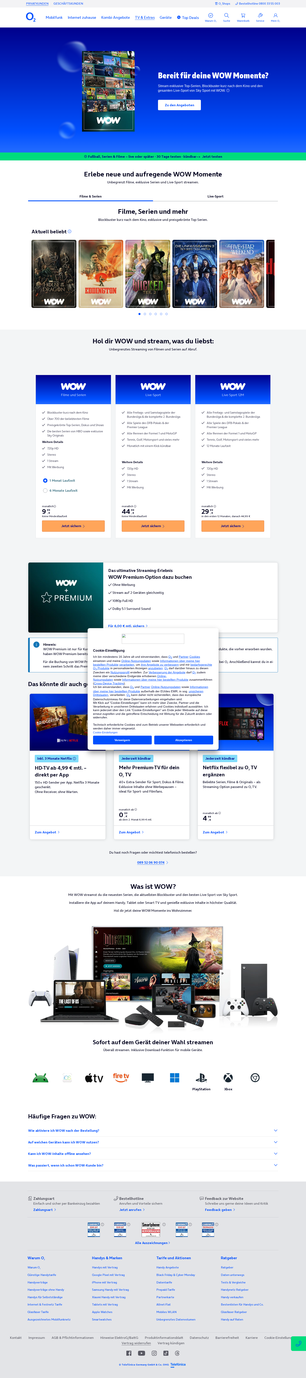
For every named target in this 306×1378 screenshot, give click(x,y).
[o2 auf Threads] (177, 1353)
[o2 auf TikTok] (165, 1353)
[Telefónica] (178, 1365)
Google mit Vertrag (108, 1275)
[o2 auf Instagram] (154, 1353)
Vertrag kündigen (171, 1343)
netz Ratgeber (235, 1290)
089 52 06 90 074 (150, 862)
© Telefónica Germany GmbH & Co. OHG (144, 1364)
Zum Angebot (46, 832)
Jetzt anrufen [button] (130, 1209)
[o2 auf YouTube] (141, 1353)
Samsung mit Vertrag (110, 1290)
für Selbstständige (45, 1297)
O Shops (224, 3)
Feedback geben (219, 1209)
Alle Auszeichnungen (151, 1242)
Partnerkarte (165, 1297)
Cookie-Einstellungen (280, 1337)
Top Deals (190, 17)
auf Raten (232, 1319)
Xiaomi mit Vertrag (109, 1297)
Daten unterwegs (232, 1275)
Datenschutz (199, 1337)
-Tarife (165, 1290)
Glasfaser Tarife (38, 1312)
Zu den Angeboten (179, 105)
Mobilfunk (54, 17)
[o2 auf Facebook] (128, 1353)
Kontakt (16, 1337)
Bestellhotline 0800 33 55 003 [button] (259, 4)
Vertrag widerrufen (136, 1343)
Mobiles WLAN (166, 1312)
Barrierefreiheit (227, 1337)
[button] (54, 17)
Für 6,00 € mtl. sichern (126, 626)
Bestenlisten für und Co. (242, 1304)
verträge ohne (45, 1290)
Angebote (167, 1267)
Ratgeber (227, 1267)
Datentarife (164, 1282)
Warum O (33, 1267)
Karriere (252, 1337)
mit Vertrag (105, 1267)
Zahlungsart (43, 1209)
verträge (37, 1282)
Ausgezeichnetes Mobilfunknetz (49, 1319)
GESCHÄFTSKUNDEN (68, 3)
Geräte (166, 17)
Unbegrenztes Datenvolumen (175, 1319)
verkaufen (232, 1297)
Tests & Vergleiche (233, 1282)
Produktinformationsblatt (164, 1337)
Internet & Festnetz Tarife (44, 1304)
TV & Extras (145, 17)
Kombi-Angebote (115, 17)
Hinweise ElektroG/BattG (119, 1337)
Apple (102, 1312)
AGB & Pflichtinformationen (73, 1337)
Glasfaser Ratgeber (234, 1312)
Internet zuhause (82, 17)
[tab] (90, 196)
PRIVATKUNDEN (37, 3)
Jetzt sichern (71, 526)
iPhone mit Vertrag (104, 1282)
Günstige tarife (41, 1275)
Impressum (36, 1337)
